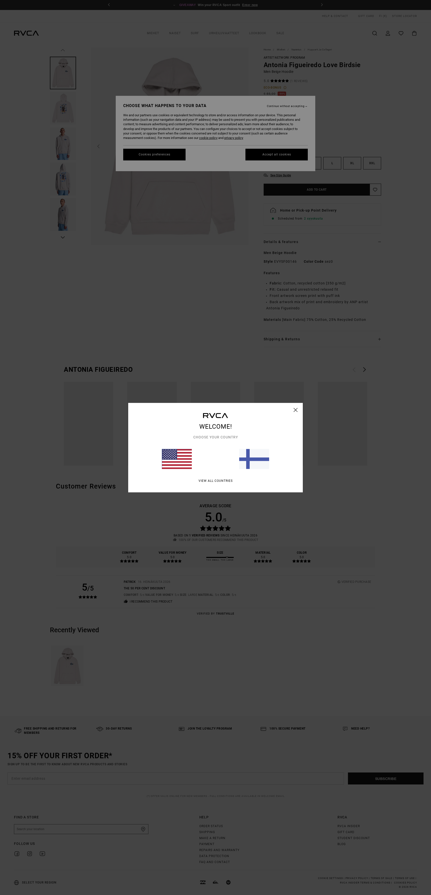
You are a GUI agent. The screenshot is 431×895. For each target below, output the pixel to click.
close (296, 410)
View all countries (216, 480)
